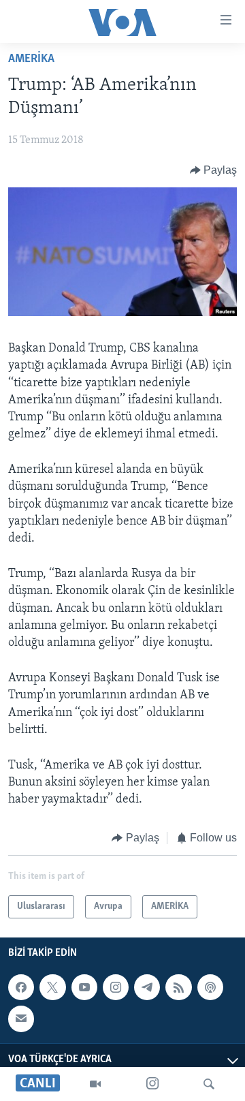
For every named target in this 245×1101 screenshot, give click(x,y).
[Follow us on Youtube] (84, 987)
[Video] (95, 1084)
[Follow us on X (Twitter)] (52, 987)
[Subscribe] (21, 1019)
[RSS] (178, 987)
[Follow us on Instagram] (116, 987)
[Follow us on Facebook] (21, 987)
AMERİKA (31, 59)
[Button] (214, 170)
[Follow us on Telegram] (147, 987)
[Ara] (209, 1084)
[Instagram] (152, 1084)
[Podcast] (210, 987)
